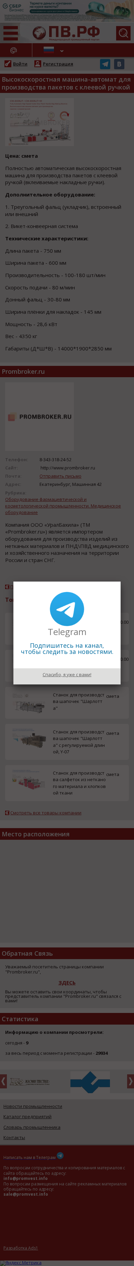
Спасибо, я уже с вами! (67, 674)
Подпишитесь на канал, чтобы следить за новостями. (67, 648)
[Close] (120, 581)
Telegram (67, 631)
